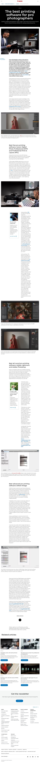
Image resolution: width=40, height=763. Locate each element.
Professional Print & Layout (15, 106)
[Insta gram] (30, 756)
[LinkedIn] (32, 756)
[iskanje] (1, 1)
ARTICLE (20, 8)
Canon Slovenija (4, 756)
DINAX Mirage (22, 494)
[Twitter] (35, 756)
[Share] (20, 620)
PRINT (22, 650)
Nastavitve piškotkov (5, 753)
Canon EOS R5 (25, 74)
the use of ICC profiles (16, 473)
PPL (21, 135)
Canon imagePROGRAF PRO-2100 (26, 445)
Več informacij (4, 660)
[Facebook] (27, 756)
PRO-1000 (26, 441)
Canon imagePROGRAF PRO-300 (26, 440)
